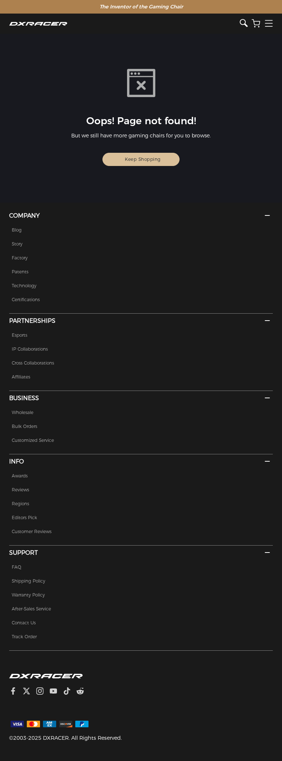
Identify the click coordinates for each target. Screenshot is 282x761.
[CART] (256, 24)
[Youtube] (56, 692)
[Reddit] (83, 692)
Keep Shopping (143, 159)
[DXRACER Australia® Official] (124, 23)
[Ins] (43, 692)
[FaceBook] (16, 692)
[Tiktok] (69, 692)
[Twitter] (29, 692)
